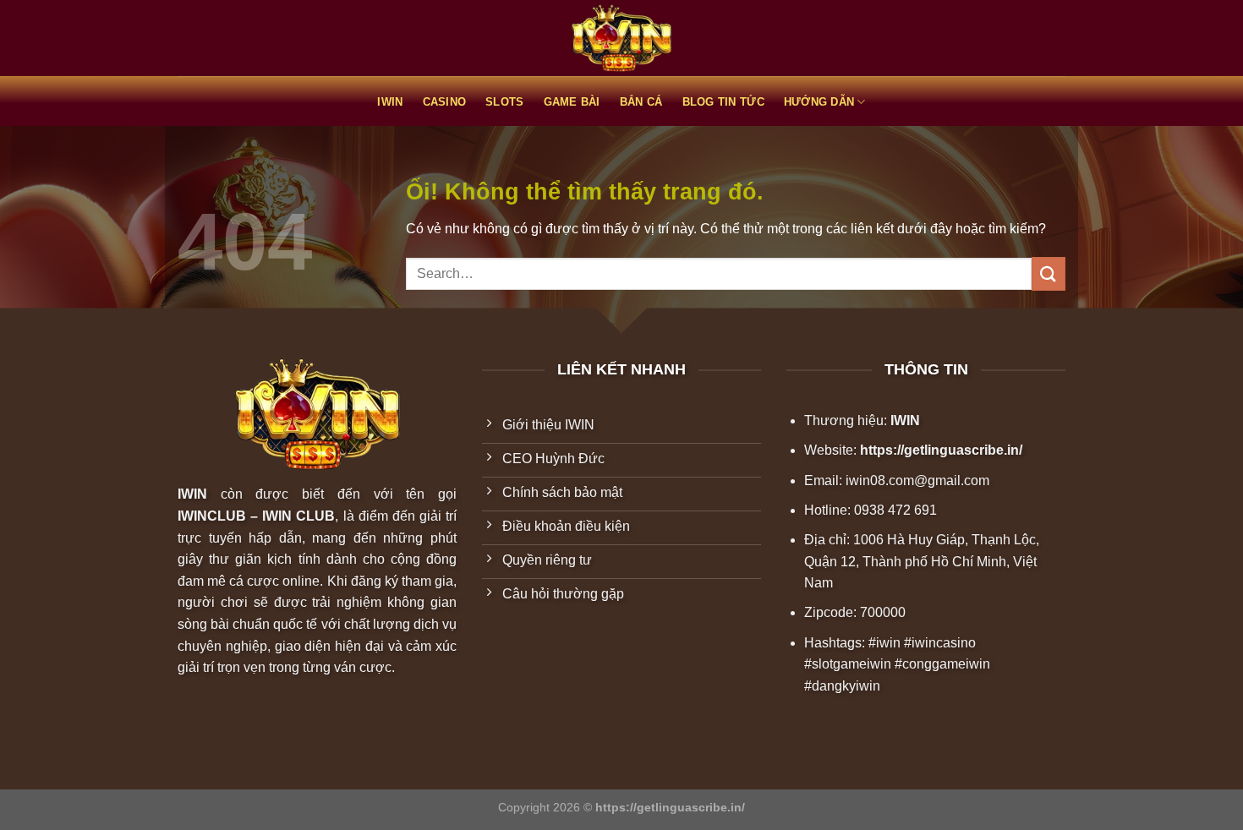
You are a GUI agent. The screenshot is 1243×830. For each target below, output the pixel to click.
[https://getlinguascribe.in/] (621, 38)
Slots (504, 102)
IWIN (389, 102)
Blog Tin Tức (723, 102)
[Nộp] (1048, 273)
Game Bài (572, 102)
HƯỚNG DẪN (819, 102)
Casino (445, 102)
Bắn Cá (641, 102)
